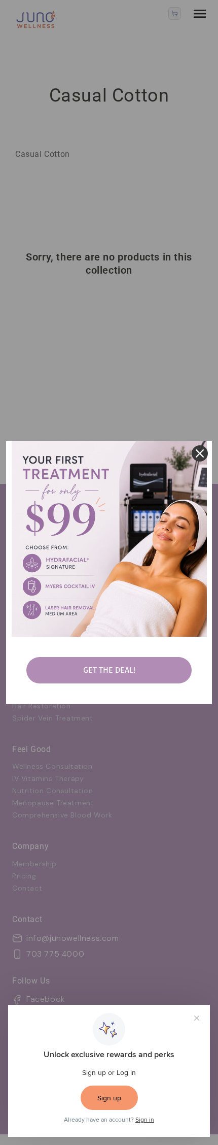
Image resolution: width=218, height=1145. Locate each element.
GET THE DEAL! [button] (109, 670)
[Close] (200, 453)
